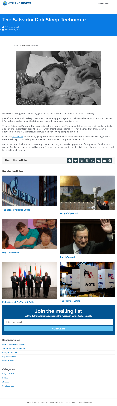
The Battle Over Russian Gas (16, 210)
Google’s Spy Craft (69, 213)
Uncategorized (8, 386)
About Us (53, 402)
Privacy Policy (70, 402)
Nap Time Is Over (10, 252)
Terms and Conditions (85, 402)
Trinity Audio (26, 45)
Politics (5, 378)
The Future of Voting (70, 301)
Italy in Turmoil (67, 257)
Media (60, 402)
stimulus (5, 382)
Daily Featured (8, 374)
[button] (69, 160)
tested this (17, 136)
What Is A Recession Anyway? (14, 344)
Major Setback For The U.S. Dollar (18, 302)
